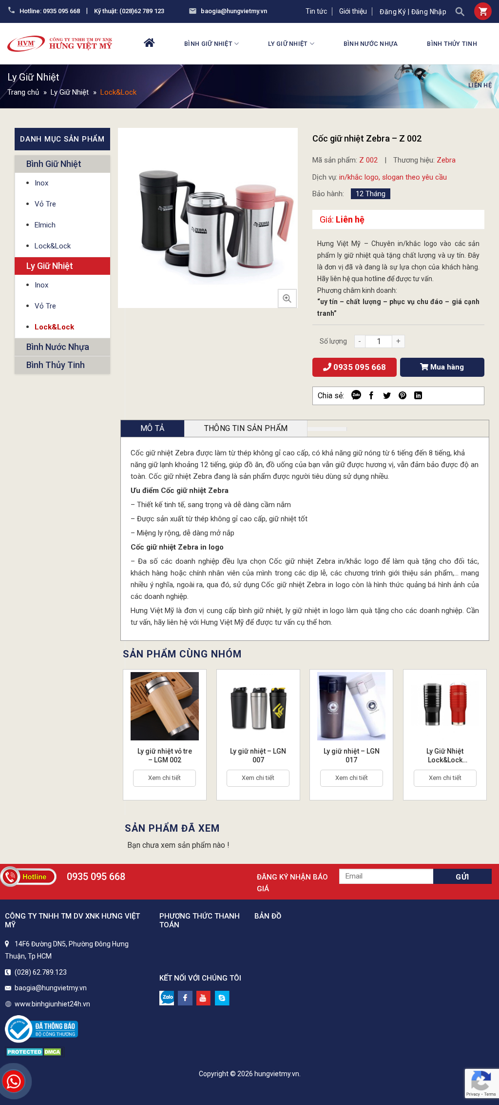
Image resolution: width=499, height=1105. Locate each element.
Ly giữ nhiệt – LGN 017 (352, 755)
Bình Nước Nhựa (371, 43)
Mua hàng (446, 367)
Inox (41, 183)
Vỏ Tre (45, 204)
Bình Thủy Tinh (452, 43)
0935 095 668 (358, 367)
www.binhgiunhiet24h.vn (52, 1004)
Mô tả (152, 428)
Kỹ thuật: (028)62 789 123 (129, 11)
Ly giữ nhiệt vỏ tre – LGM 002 (164, 755)
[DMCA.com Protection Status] (35, 1051)
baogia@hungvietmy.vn (234, 11)
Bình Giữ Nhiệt (208, 43)
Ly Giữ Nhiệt (287, 43)
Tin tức (316, 11)
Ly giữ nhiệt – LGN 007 (258, 755)
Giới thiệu (353, 11)
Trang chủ (23, 92)
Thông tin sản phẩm (246, 428)
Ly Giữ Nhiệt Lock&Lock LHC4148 (444, 755)
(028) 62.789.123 (41, 972)
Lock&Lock (118, 92)
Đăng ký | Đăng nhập (413, 12)
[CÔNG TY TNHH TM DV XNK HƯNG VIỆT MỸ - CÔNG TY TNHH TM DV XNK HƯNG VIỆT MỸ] (60, 44)
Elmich (45, 225)
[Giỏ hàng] (483, 11)
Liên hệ (480, 85)
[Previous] (114, 734)
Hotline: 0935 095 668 (49, 11)
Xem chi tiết (164, 777)
